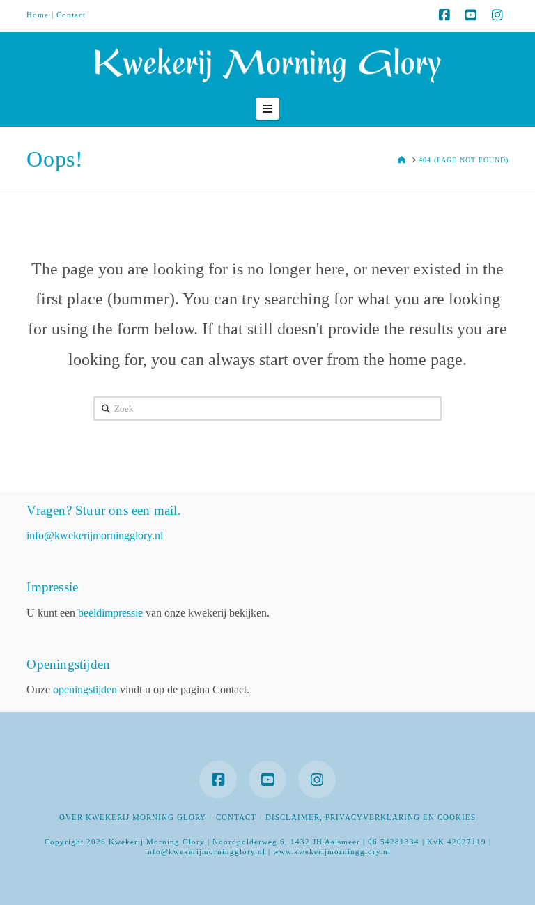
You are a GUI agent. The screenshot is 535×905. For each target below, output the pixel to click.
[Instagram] (497, 15)
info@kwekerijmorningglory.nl (94, 535)
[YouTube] (471, 15)
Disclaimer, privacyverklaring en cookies (370, 817)
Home (37, 14)
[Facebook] (444, 15)
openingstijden (85, 689)
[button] (267, 109)
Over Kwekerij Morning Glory (132, 817)
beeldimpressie (110, 613)
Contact (71, 14)
